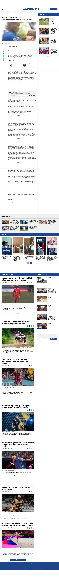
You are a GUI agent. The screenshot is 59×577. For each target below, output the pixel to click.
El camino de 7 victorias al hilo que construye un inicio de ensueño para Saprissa (15, 361)
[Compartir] (3, 60)
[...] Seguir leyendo (11, 352)
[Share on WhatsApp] (3, 56)
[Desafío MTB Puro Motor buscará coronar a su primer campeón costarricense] (18, 337)
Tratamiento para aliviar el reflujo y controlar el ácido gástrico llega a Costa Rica (17, 65)
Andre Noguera (5, 282)
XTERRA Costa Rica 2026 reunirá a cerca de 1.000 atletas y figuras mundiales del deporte (53, 41)
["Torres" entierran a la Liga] (19, 31)
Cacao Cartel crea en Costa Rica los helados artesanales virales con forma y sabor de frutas (14, 222)
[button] (53, 9)
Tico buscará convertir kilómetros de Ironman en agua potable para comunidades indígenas (51, 281)
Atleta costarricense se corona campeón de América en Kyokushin (52, 299)
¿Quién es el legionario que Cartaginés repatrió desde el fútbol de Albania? (16, 406)
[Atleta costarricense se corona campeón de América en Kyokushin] (42, 299)
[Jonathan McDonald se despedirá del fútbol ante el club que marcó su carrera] (18, 294)
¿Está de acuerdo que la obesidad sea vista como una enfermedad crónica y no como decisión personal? (52, 258)
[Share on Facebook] (3, 51)
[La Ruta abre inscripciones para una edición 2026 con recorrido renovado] (42, 317)
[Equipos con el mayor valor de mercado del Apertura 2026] (18, 503)
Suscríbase (42, 564)
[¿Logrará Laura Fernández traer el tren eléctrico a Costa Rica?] (29, 246)
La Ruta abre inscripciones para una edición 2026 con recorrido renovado (52, 318)
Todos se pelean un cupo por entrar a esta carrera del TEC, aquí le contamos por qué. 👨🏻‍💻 (40, 258)
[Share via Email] (3, 58)
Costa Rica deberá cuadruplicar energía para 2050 (33, 221)
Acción (5, 14)
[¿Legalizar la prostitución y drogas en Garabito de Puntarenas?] (7, 246)
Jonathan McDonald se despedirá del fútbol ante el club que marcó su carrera (17, 279)
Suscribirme (32, 95)
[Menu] (3, 9)
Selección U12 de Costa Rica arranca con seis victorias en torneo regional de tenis (53, 51)
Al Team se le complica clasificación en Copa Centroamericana (33, 227)
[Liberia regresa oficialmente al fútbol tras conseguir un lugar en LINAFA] (44, 21)
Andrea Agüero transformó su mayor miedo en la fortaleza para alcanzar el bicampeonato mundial (52, 308)
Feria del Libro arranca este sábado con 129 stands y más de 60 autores (52, 222)
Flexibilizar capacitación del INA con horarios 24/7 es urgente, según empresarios (14, 228)
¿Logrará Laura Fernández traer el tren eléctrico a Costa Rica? (29, 257)
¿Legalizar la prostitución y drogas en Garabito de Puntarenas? (6, 257)
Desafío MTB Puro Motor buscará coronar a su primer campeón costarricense (17, 323)
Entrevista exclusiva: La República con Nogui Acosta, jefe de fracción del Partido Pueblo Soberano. (17, 258)
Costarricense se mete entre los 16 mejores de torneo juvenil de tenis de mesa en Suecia (18, 444)
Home (2, 14)
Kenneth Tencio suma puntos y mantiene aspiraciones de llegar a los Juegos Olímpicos (52, 291)
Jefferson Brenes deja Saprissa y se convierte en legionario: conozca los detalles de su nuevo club (53, 31)
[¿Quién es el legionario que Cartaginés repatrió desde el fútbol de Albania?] (18, 421)
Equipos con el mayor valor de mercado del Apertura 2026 (17, 488)
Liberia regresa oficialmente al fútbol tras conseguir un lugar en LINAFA (53, 21)
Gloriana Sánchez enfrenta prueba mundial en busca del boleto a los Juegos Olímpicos (17, 524)
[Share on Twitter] (3, 53)
